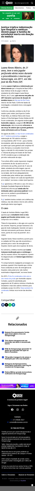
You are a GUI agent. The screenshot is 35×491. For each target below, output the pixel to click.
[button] (3, 305)
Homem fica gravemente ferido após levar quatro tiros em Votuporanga (17, 334)
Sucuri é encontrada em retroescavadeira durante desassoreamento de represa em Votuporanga (16, 439)
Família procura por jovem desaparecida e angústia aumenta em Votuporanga (16, 433)
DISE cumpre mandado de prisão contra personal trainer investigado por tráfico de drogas (16, 461)
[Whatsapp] (22, 409)
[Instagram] (17, 409)
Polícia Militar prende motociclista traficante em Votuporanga (18, 373)
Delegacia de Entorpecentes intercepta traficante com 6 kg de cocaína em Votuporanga (18, 365)
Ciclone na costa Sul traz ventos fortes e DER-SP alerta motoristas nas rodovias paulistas (17, 467)
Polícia (28, 8)
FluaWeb (23, 481)
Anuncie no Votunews (26, 475)
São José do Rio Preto (22, 100)
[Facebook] (12, 409)
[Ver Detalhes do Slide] (17, 15)
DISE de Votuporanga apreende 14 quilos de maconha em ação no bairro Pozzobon (18, 350)
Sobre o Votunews (8, 475)
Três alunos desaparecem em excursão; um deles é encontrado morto (17, 342)
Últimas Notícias (6, 8)
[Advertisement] (17, 488)
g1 (4, 184)
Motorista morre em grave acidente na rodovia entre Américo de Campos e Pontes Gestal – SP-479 (17, 453)
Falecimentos (19, 8)
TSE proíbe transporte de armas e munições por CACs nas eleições (18, 358)
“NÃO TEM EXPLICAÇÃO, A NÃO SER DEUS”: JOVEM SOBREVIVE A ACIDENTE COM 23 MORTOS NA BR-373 (16, 446)
